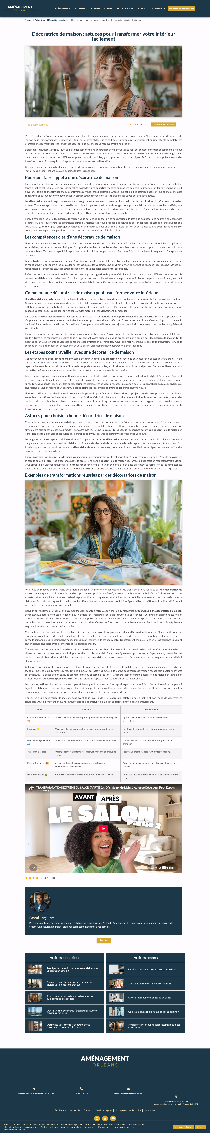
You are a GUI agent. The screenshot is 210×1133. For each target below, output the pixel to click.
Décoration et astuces (163, 124)
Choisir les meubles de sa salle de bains (149, 997)
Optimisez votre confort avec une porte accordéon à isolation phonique (68, 1025)
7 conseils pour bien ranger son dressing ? (150, 983)
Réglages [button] (200, 1127)
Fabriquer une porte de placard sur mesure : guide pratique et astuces (71, 997)
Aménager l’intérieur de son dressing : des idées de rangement (154, 1025)
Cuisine (108, 8)
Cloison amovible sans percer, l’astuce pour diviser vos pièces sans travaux (70, 983)
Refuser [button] (189, 1127)
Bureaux (143, 8)
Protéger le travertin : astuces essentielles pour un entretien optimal (73, 969)
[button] (131, 125)
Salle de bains (125, 8)
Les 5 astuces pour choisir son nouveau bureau (153, 969)
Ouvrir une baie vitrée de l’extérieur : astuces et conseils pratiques (72, 1011)
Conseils (157, 8)
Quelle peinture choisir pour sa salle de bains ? (153, 1011)
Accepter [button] (178, 1127)
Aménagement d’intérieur (69, 8)
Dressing (94, 8)
